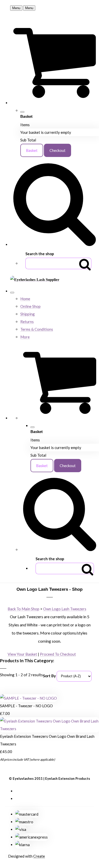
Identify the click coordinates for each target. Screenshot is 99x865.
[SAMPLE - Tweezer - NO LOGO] (28, 698)
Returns (27, 321)
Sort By (49, 675)
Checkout (57, 150)
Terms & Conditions (36, 329)
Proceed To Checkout (58, 654)
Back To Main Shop (23, 609)
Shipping (27, 314)
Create (39, 856)
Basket (32, 150)
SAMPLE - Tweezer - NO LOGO (26, 705)
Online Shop (30, 306)
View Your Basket (22, 654)
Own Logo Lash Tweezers (64, 609)
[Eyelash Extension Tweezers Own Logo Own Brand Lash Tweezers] (49, 728)
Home (25, 298)
